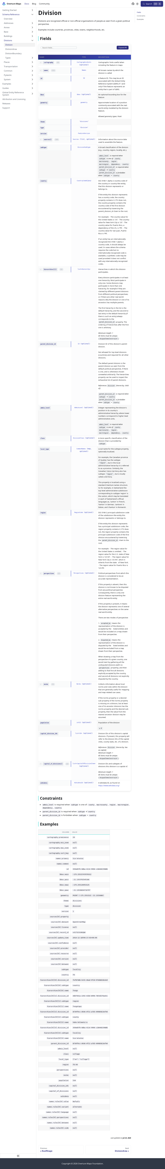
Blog (34, 3)
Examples (140, 19)
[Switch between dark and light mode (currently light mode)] (137, 4)
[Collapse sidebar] (18, 1155)
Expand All (123, 48)
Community (44, 3)
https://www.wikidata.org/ (108, 785)
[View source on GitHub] (133, 4)
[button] (18, 10)
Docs (27, 3)
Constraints (141, 16)
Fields (139, 12)
